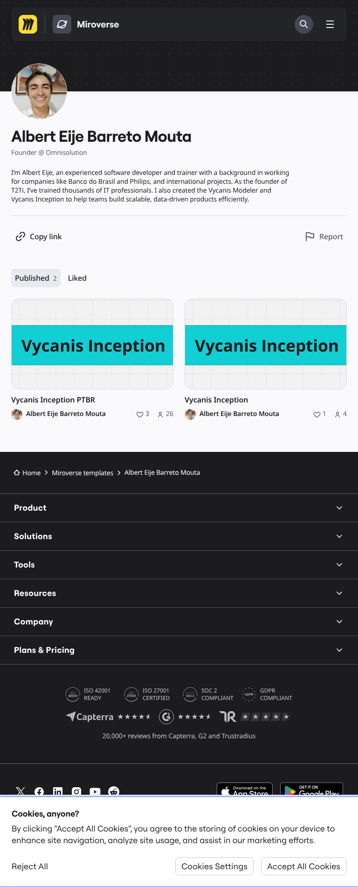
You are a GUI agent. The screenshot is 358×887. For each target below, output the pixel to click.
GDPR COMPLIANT (276, 694)
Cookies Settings (214, 866)
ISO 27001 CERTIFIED (156, 694)
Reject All (30, 866)
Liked (77, 278)
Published (36, 278)
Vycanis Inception (216, 400)
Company (33, 621)
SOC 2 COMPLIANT (217, 694)
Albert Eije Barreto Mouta (66, 414)
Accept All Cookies (303, 866)
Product (30, 507)
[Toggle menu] (330, 24)
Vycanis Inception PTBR (53, 400)
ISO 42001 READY (97, 694)
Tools (24, 564)
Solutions (33, 536)
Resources (35, 593)
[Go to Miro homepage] (28, 24)
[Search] (304, 24)
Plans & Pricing (44, 649)
